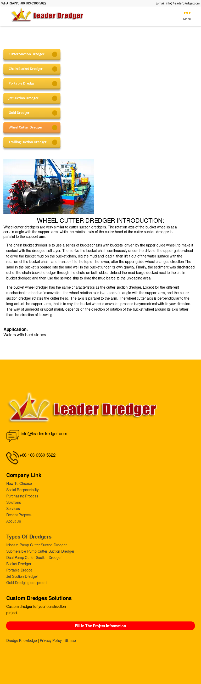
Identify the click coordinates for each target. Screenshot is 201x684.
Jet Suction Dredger (22, 576)
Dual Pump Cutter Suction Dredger (34, 557)
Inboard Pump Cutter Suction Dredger (36, 544)
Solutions (13, 502)
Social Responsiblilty (22, 489)
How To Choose (19, 483)
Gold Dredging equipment (26, 582)
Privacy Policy (51, 640)
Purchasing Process (22, 495)
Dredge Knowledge (21, 640)
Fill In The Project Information (100, 625)
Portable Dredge (19, 570)
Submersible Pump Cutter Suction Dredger (40, 551)
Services (13, 508)
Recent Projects (18, 514)
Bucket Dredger (18, 563)
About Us (13, 521)
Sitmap (70, 640)
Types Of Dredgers (29, 536)
